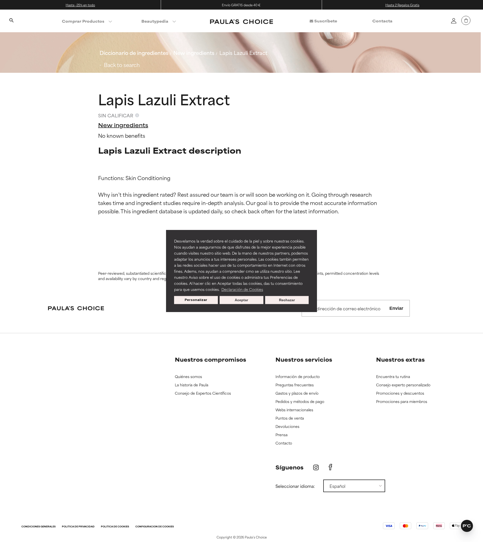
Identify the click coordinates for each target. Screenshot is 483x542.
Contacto (283, 443)
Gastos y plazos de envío (296, 393)
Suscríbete (325, 21)
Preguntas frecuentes (294, 385)
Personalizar (196, 300)
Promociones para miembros (401, 401)
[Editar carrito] (465, 20)
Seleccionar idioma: (295, 486)
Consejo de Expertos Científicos (203, 393)
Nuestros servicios (303, 359)
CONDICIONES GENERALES (38, 527)
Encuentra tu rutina (393, 377)
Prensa (281, 435)
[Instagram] (316, 467)
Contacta (382, 21)
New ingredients (193, 52)
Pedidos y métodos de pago (299, 401)
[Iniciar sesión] (453, 20)
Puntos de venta (289, 418)
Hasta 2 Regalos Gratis (402, 4)
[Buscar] (11, 20)
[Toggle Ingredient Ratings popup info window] (137, 115)
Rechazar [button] (287, 300)
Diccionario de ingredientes (134, 52)
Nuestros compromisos (210, 359)
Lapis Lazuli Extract (243, 52)
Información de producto (297, 377)
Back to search (122, 64)
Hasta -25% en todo (80, 4)
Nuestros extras (400, 359)
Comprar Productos (83, 21)
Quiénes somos (188, 377)
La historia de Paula (191, 385)
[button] (467, 526)
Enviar (396, 308)
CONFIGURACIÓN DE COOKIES (154, 527)
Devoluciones (287, 426)
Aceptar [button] (241, 300)
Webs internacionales (294, 410)
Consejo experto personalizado (403, 385)
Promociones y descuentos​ (400, 393)
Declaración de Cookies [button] (242, 289)
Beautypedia (154, 21)
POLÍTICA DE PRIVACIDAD (78, 527)
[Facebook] (330, 467)
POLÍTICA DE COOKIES (115, 527)
